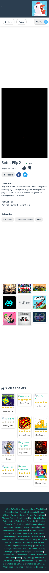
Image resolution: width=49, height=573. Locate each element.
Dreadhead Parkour (38, 518)
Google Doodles (30, 527)
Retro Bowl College (24, 545)
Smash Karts (22, 551)
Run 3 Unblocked (30, 548)
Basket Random (12, 512)
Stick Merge (22, 554)
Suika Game (10, 557)
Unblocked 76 (9, 567)
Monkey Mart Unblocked (13, 539)
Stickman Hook (8, 554)
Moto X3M (31, 539)
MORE (39, 21)
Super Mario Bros (23, 536)
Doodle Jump (22, 518)
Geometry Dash (37, 524)
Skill (39, 219)
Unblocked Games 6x (15, 563)
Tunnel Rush (39, 557)
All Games (7, 219)
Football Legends (21, 524)
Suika (18, 557)
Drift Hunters (9, 521)
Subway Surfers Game (38, 554)
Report (10, 174)
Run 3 (41, 548)
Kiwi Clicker (39, 533)
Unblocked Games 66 (36, 567)
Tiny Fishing (27, 557)
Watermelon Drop (28, 560)
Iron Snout (17, 533)
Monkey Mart (38, 536)
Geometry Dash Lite (13, 527)
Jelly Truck (28, 533)
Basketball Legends (28, 512)
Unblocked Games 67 (35, 563)
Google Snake (22, 530)
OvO (39, 539)
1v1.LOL (6, 509)
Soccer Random (36, 551)
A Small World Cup (38, 509)
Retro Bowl (28, 542)
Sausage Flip (10, 551)
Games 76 (21, 567)
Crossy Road (39, 515)
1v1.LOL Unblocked (20, 509)
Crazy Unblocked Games (22, 515)
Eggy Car (41, 521)
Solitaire (33, 530)
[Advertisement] (24, 57)
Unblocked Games (25, 219)
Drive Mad (21, 521)
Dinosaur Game (8, 518)
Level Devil (9, 536)
